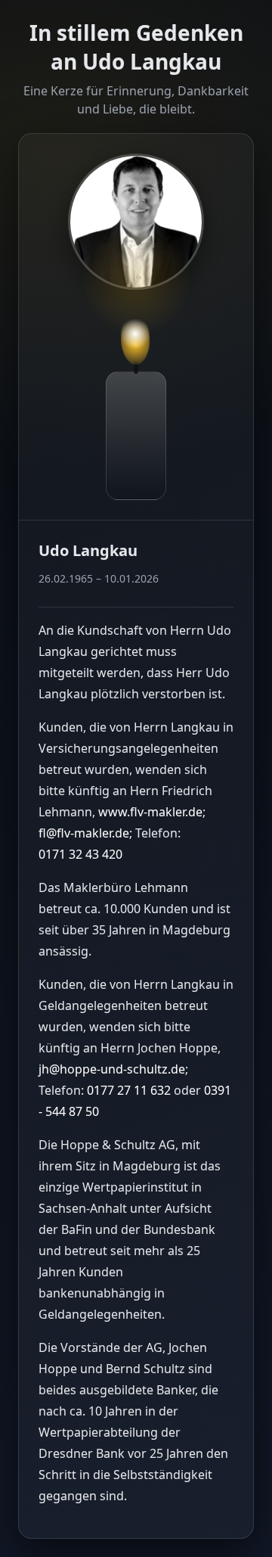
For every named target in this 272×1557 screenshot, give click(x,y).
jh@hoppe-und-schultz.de (112, 1069)
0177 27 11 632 (129, 1090)
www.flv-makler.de (150, 811)
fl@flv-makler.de (84, 833)
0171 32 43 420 (80, 854)
